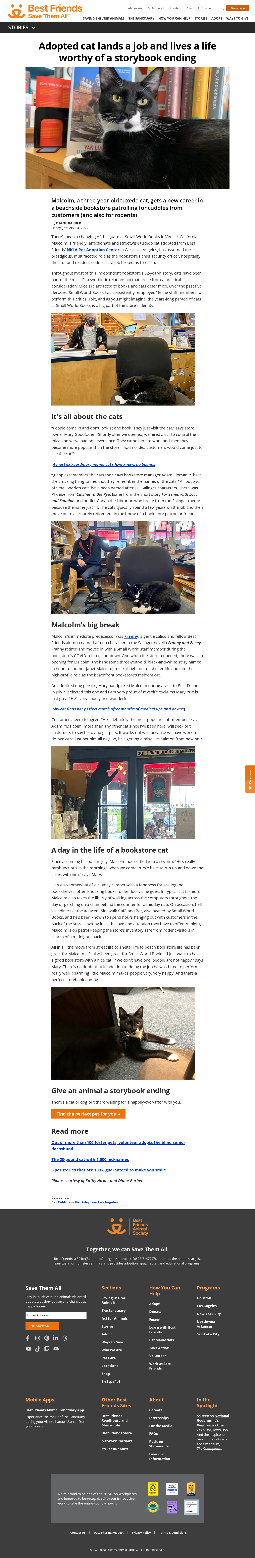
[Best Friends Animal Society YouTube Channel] (30, 1349)
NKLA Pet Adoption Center (93, 249)
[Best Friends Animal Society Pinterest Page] (48, 1338)
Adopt (216, 18)
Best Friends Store (117, 1433)
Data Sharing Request (109, 1532)
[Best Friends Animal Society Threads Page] (66, 1338)
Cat (54, 1202)
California (66, 1202)
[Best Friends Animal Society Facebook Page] (30, 1338)
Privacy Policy (141, 1532)
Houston (204, 1298)
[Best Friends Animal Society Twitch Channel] (48, 1349)
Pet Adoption (86, 1202)
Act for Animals (115, 1318)
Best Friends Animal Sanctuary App (55, 1410)
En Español (205, 8)
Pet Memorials (156, 8)
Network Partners (117, 1441)
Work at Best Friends (160, 1366)
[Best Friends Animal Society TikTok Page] (38, 1349)
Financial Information (159, 1456)
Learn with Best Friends (162, 1329)
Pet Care (109, 1358)
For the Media (160, 1425)
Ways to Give (112, 1342)
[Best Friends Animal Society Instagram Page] (38, 1338)
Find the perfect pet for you (86, 1114)
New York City (209, 1313)
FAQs (153, 1433)
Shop (190, 8)
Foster (154, 1319)
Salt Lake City (208, 1334)
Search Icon (225, 9)
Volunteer (157, 1355)
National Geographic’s (213, 1420)
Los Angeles (108, 1202)
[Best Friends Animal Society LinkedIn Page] (57, 1338)
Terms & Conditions (172, 1532)
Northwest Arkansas (206, 1324)
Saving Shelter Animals (104, 18)
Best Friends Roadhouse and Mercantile (115, 1420)
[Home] (45, 11)
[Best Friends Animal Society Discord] (57, 1349)
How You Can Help (174, 18)
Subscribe (40, 1326)
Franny (131, 636)
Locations (176, 8)
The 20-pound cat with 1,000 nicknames (90, 1159)
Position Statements (158, 1444)
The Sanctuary (141, 18)
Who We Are (135, 8)
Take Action (159, 1348)
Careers (155, 1410)
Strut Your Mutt (115, 1448)
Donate (236, 8)
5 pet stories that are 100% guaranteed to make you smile (108, 1170)
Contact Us (77, 1532)
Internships (159, 1417)
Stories (200, 18)
